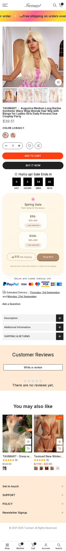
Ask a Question (11, 303)
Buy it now (33, 165)
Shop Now (48, 256)
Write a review (33, 367)
